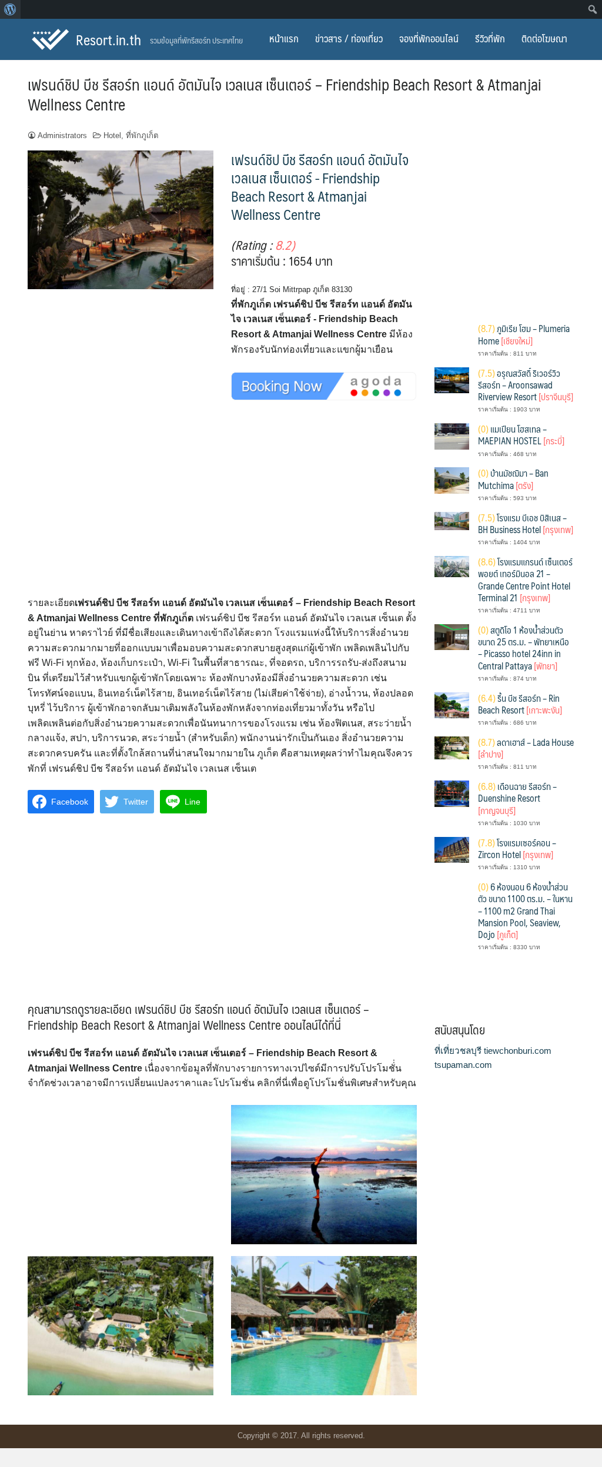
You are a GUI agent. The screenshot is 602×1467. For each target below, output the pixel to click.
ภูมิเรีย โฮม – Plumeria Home (524, 334)
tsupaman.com (463, 1065)
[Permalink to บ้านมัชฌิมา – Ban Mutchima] (451, 480)
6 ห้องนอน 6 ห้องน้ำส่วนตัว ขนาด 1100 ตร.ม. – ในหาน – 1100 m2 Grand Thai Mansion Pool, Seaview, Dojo (525, 910)
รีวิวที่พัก (490, 38)
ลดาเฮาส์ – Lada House (526, 748)
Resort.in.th (108, 39)
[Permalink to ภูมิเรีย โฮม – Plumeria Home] (451, 339)
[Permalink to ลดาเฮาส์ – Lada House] (451, 747)
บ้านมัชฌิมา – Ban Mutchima (513, 479)
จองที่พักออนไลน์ (429, 38)
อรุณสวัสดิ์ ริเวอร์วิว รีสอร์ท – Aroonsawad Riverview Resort (525, 385)
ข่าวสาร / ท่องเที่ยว (349, 38)
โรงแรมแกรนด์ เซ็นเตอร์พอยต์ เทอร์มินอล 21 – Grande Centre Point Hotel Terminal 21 (525, 579)
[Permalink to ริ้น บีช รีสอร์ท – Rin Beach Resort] (451, 704)
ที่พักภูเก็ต (142, 135)
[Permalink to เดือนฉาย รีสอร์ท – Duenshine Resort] (451, 793)
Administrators (62, 135)
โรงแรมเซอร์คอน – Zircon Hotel (517, 848)
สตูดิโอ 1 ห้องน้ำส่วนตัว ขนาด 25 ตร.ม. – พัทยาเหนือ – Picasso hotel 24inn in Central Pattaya (523, 648)
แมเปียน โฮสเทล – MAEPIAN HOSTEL (521, 434)
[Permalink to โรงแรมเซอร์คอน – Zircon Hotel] (451, 849)
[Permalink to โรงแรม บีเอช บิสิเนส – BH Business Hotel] (451, 520)
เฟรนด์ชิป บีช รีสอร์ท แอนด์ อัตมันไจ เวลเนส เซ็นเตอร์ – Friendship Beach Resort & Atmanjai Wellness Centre (284, 94)
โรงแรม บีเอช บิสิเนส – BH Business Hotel (525, 523)
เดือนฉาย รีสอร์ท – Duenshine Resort (517, 798)
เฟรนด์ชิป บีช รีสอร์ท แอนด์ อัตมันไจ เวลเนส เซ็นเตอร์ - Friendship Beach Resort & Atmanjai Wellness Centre (320, 187)
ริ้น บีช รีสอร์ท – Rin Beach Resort (520, 704)
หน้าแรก (284, 38)
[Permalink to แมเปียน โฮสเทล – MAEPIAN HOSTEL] (451, 436)
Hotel (112, 135)
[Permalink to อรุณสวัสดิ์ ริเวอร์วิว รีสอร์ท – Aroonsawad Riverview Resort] (451, 379)
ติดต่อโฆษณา (544, 38)
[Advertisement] (222, 508)
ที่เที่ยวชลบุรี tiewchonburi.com (492, 1051)
